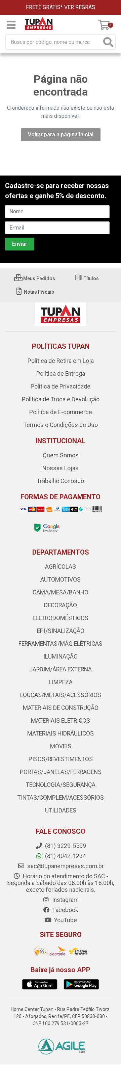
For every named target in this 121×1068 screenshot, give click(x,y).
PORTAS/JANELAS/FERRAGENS (61, 772)
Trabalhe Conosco (60, 481)
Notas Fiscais (38, 292)
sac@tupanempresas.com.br (65, 866)
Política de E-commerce (60, 412)
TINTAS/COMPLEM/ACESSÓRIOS (60, 797)
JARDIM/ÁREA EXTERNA (60, 669)
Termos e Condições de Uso (61, 425)
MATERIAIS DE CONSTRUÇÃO (60, 707)
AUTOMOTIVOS (60, 579)
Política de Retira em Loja (61, 360)
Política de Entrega (60, 373)
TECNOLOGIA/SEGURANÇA (60, 784)
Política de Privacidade (60, 386)
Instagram (65, 900)
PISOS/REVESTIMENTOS (61, 759)
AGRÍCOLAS (60, 566)
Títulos (91, 278)
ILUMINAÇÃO (60, 656)
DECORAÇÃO (60, 605)
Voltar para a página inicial (60, 134)
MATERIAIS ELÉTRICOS (60, 720)
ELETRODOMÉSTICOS (60, 618)
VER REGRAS (79, 7)
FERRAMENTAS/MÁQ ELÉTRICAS (60, 643)
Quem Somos (61, 455)
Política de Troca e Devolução (60, 399)
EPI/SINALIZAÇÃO (60, 631)
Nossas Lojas (60, 468)
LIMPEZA (61, 682)
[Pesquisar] (108, 42)
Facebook (64, 910)
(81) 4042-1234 (65, 856)
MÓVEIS (60, 746)
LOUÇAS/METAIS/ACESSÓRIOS (60, 695)
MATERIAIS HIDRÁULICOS (60, 733)
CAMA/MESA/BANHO (60, 592)
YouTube (65, 920)
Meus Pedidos (38, 278)
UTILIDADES (60, 810)
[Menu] (11, 25)
